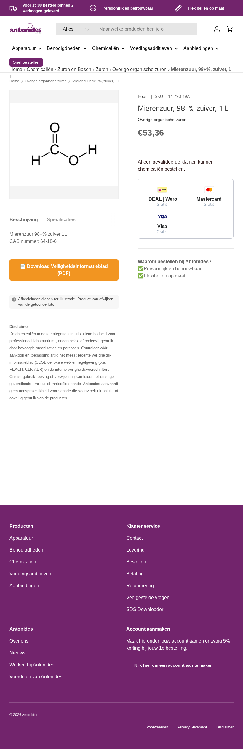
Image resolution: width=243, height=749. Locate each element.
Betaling (135, 573)
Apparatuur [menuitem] (24, 48)
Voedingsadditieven (30, 573)
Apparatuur (21, 538)
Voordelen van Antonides (35, 676)
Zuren (102, 69)
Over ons (18, 640)
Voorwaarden (157, 727)
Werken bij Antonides (31, 664)
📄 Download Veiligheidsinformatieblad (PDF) (64, 270)
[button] (229, 29)
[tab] (23, 219)
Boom (143, 96)
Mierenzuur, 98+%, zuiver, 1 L (96, 81)
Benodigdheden (26, 549)
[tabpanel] (64, 238)
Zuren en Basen (74, 69)
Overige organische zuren (139, 69)
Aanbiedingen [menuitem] (198, 48)
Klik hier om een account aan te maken (173, 665)
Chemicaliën (40, 69)
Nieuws (17, 652)
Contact (134, 538)
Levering (135, 549)
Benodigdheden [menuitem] (64, 48)
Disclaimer (225, 727)
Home (15, 69)
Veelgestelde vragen (148, 597)
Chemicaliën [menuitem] (105, 48)
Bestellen (136, 561)
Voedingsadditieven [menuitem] (151, 48)
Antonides (30, 715)
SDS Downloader (144, 609)
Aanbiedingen (24, 585)
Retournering (140, 585)
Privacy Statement (192, 727)
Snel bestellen (26, 62)
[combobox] (126, 29)
